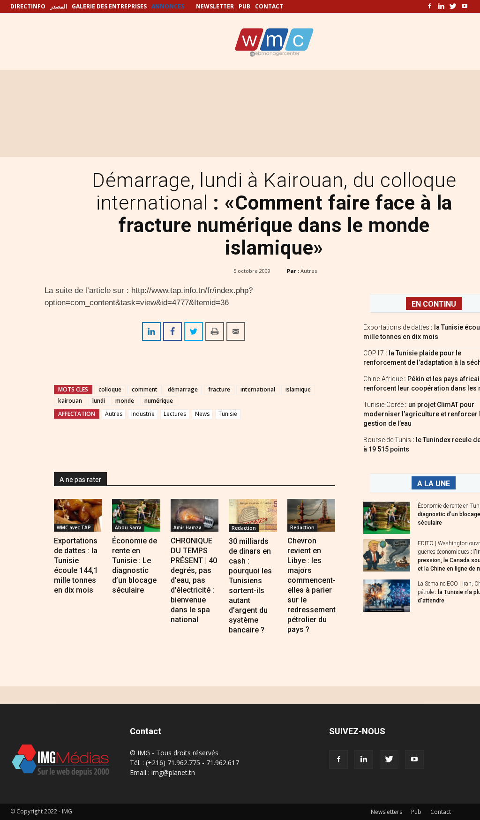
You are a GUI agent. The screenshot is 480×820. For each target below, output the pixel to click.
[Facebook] (429, 6)
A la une (433, 483)
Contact (440, 812)
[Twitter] (453, 6)
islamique (298, 389)
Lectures (175, 414)
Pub (416, 812)
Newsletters (386, 812)
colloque (109, 389)
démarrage (183, 389)
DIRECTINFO (27, 6)
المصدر (58, 6)
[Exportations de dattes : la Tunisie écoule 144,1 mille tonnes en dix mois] (78, 515)
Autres (308, 270)
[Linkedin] (441, 6)
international (257, 389)
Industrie (143, 414)
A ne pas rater (80, 479)
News (202, 414)
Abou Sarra (128, 527)
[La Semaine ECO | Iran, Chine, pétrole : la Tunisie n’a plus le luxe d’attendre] (386, 595)
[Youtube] (464, 6)
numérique (158, 401)
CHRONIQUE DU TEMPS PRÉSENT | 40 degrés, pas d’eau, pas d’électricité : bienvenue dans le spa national (194, 580)
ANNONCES (167, 6)
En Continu (434, 304)
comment (145, 389)
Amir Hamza (187, 527)
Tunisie (227, 414)
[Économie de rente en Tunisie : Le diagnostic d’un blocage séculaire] (136, 515)
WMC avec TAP (74, 527)
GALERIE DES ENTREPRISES (109, 6)
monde (124, 401)
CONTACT (269, 6)
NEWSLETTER (215, 6)
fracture (219, 389)
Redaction (244, 528)
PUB (244, 6)
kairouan (70, 401)
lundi (98, 401)
